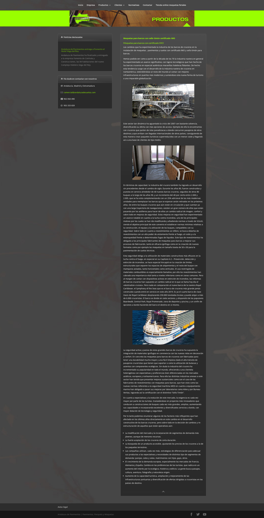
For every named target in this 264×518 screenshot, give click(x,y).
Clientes (118, 5)
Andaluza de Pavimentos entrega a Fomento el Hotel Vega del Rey (83, 49)
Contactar (147, 5)
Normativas (133, 5)
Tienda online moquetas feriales (171, 5)
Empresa (91, 5)
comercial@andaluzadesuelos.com (80, 92)
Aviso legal (63, 507)
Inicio (80, 5)
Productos (103, 5)
